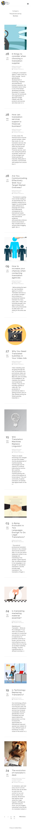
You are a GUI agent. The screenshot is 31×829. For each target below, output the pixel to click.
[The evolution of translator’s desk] (15, 753)
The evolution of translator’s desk (19, 772)
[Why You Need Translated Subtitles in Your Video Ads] (15, 334)
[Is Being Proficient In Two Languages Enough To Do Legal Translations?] (15, 506)
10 (14, 816)
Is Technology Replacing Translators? (18, 692)
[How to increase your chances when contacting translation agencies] (15, 249)
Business (19, 66)
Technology (19, 779)
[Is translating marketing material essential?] (15, 594)
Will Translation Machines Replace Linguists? (17, 441)
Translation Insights (16, 67)
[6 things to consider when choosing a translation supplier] (15, 37)
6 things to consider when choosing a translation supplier (19, 58)
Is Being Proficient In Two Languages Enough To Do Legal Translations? (19, 530)
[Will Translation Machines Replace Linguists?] (15, 420)
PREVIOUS (22, 816)
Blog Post (15, 66)
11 (11, 818)
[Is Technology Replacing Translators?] (15, 673)
